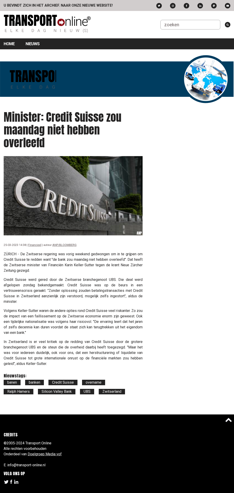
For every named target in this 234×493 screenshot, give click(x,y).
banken (34, 382)
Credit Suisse (63, 382)
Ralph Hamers (18, 391)
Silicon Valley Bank (57, 391)
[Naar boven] (228, 419)
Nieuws (33, 43)
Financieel (34, 245)
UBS (87, 391)
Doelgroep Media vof (45, 454)
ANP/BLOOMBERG (64, 245)
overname (93, 382)
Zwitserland (111, 391)
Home (9, 43)
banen (12, 382)
